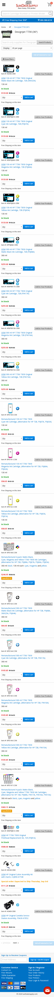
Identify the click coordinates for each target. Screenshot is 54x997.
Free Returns (6, 972)
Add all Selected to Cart (42, 55)
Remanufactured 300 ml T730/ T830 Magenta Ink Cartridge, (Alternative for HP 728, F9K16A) (25, 701)
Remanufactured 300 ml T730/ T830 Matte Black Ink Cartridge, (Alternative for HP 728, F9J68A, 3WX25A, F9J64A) (26, 611)
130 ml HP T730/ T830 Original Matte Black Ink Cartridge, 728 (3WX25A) (18, 79)
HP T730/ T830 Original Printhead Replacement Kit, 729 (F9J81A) (18, 836)
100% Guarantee (8, 975)
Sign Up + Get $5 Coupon (40, 960)
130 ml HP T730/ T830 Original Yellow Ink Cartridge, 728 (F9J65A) (16, 208)
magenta (33, 565)
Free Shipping (7, 978)
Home (3, 27)
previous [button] (6, 942)
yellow (44, 565)
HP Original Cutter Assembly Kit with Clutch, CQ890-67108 (17, 875)
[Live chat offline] (47, 990)
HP (10, 27)
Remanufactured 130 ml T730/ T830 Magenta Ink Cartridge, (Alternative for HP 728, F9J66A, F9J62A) (24, 466)
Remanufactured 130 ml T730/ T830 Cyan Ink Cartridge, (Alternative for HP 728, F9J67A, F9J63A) (26, 420)
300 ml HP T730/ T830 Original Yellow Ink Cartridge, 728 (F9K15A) (16, 375)
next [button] (15, 942)
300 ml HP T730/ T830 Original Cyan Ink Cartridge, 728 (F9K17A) (16, 292)
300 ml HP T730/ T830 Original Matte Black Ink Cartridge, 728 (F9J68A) (18, 250)
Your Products (34, 975)
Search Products (45, 42)
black (10, 565)
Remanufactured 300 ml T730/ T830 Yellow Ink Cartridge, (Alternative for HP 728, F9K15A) (24, 746)
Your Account (34, 970)
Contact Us (6, 970)
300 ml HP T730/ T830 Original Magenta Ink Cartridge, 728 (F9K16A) (17, 334)
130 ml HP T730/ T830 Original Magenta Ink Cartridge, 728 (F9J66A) (16, 165)
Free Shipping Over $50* (16, 20)
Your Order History (36, 972)
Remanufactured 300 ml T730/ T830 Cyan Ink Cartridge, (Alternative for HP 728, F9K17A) (23, 656)
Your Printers (33, 978)
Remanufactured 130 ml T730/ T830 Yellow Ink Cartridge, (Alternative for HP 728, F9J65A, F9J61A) (23, 513)
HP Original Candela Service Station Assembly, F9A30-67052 (15, 916)
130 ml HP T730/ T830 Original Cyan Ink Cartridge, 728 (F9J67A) (16, 122)
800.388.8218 (46, 20)
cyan (26, 565)
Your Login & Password (38, 980)
